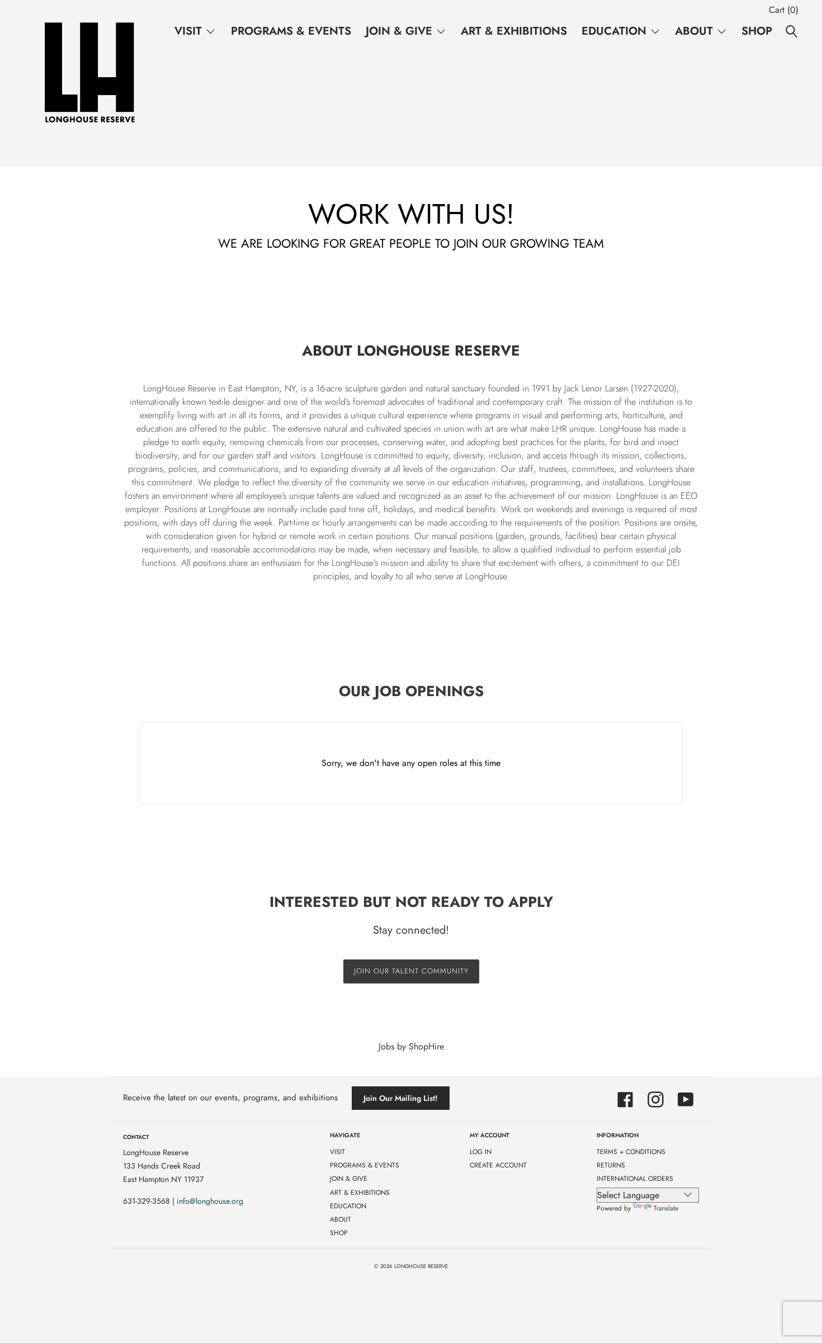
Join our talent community (411, 971)
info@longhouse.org (210, 1201)
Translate (666, 1208)
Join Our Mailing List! (400, 1098)
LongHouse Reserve (421, 1266)
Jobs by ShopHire (411, 1046)
